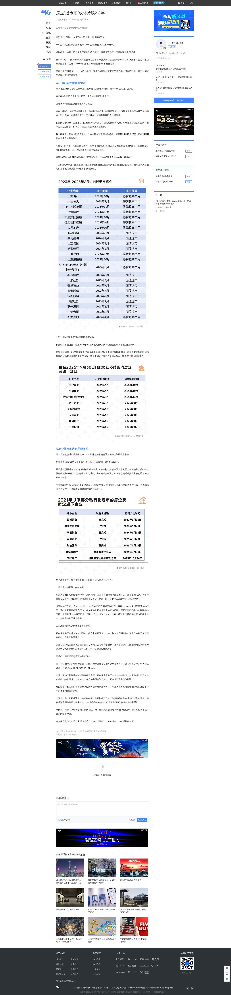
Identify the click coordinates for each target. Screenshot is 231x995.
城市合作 (59, 959)
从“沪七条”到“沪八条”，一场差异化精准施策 (174, 78)
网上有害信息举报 (166, 987)
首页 (48, 23)
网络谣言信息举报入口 (65, 980)
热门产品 (96, 964)
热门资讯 (96, 959)
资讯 (48, 32)
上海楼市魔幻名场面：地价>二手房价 (102, 940)
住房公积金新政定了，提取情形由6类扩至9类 (174, 89)
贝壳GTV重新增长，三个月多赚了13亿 (101, 910)
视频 (48, 42)
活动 (48, 52)
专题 (48, 47)
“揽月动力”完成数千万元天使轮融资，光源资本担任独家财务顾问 (173, 202)
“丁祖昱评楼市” (82, 721)
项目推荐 (59, 964)
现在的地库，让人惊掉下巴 (67, 909)
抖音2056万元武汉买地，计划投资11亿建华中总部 (102, 881)
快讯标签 (96, 974)
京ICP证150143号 (134, 992)
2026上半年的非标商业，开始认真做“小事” (134, 910)
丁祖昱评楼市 (61, 19)
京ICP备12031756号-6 (119, 992)
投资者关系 (60, 974)
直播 (48, 37)
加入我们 (74, 974)
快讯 (48, 27)
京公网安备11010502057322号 (154, 992)
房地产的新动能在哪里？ (130, 880)
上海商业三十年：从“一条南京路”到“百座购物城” (69, 940)
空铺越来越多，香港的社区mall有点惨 (133, 940)
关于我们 (74, 964)
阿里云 (80, 987)
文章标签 (96, 969)
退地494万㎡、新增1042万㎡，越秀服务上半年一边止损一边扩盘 (69, 881)
